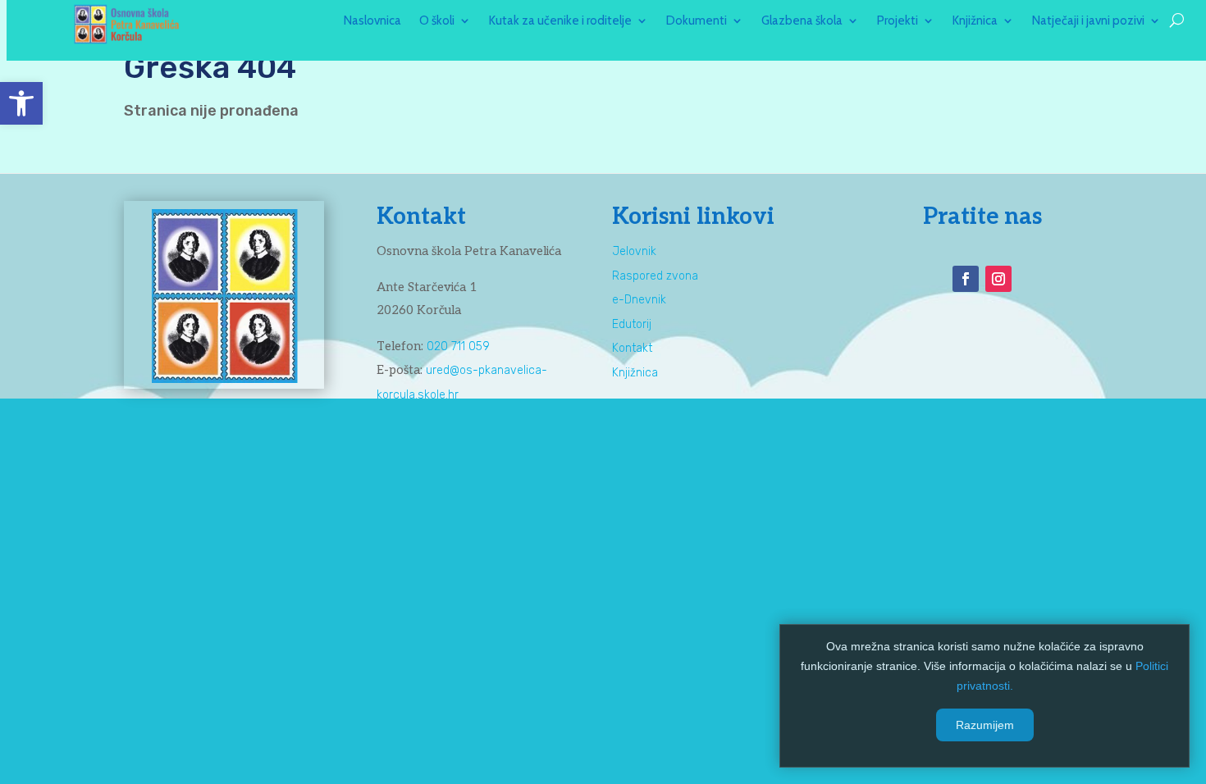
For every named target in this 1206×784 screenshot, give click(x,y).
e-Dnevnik (639, 300)
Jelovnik (634, 251)
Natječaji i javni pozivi (1088, 21)
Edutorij (631, 324)
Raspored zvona (655, 276)
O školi (437, 21)
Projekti (897, 21)
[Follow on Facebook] (965, 279)
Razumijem (985, 725)
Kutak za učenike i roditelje (560, 21)
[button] (21, 103)
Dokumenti (696, 21)
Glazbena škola (802, 21)
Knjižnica (975, 21)
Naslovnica (372, 21)
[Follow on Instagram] (998, 279)
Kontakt (632, 348)
